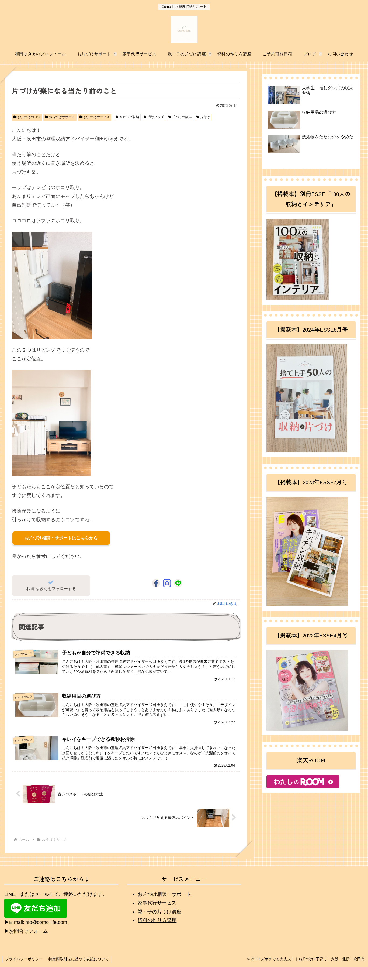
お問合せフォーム (28, 931)
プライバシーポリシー (24, 959)
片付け (205, 117)
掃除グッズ (156, 117)
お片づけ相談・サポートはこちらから (61, 538)
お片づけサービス (97, 117)
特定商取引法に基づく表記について (78, 959)
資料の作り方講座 (157, 920)
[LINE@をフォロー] (178, 583)
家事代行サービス (157, 903)
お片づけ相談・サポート (164, 894)
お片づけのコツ (29, 117)
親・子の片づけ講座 (159, 911)
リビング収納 (129, 117)
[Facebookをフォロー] (156, 583)
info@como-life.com (45, 922)
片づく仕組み (182, 117)
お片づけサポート (62, 117)
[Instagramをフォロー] (167, 583)
